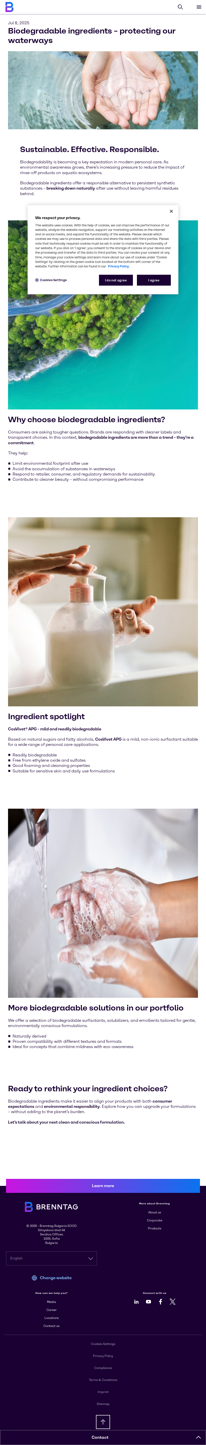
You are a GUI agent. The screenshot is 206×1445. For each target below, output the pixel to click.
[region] (103, 249)
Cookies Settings (53, 280)
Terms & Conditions (103, 1380)
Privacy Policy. (118, 266)
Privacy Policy (103, 1356)
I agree (153, 280)
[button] (198, 1437)
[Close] (171, 211)
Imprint (103, 1392)
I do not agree (116, 280)
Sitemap (103, 1404)
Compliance (103, 1368)
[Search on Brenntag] (180, 7)
